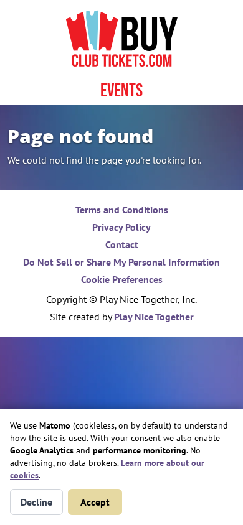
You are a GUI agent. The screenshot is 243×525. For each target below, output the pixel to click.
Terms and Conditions (121, 209)
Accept (95, 502)
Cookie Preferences (122, 279)
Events (121, 91)
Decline (36, 502)
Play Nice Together (154, 316)
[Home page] (121, 38)
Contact (121, 244)
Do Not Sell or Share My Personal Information (121, 262)
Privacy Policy (121, 227)
